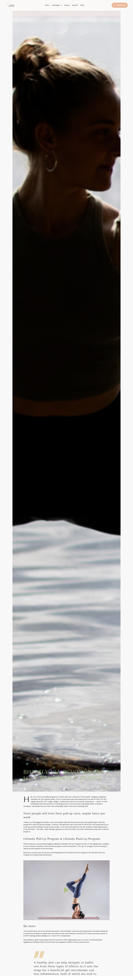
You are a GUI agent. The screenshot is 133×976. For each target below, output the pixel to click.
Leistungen (56, 5)
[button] (103, 788)
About (47, 5)
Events (67, 5)
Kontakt (75, 5)
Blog (82, 5)
